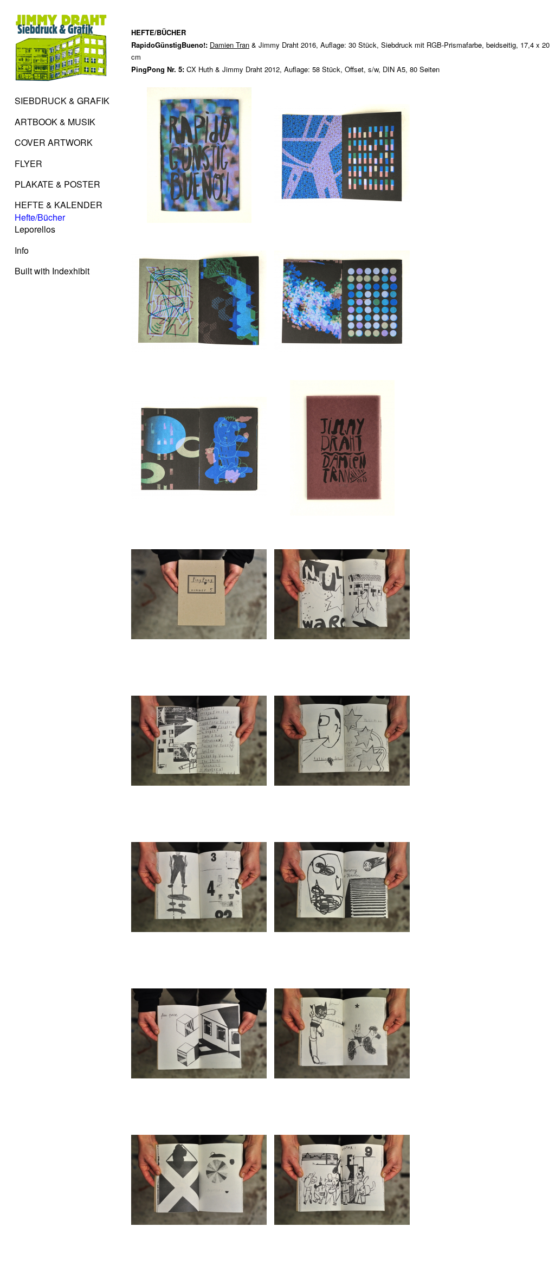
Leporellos (35, 229)
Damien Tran (229, 45)
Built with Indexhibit (52, 271)
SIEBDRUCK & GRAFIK (62, 100)
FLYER (28, 163)
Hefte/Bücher (40, 217)
